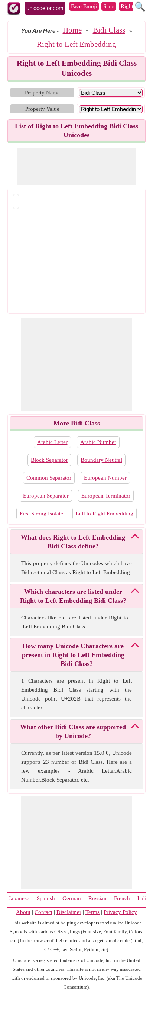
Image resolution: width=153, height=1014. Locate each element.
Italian (144, 898)
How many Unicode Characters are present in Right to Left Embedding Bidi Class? (73, 654)
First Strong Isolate (41, 513)
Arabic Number (98, 442)
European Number (105, 478)
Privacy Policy (120, 912)
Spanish (46, 898)
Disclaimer (68, 912)
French (122, 898)
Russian (97, 898)
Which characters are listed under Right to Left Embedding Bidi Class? (73, 596)
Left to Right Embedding (104, 513)
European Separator (46, 496)
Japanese (19, 898)
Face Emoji (84, 6)
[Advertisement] (76, 166)
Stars (108, 6)
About (23, 912)
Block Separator (49, 460)
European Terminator (105, 496)
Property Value (42, 109)
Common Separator (48, 478)
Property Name (42, 93)
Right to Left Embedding (76, 44)
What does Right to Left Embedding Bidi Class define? (73, 542)
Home (72, 30)
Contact (43, 912)
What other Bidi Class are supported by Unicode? (73, 731)
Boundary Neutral (101, 460)
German (71, 898)
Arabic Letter (52, 442)
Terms (92, 912)
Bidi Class (109, 30)
